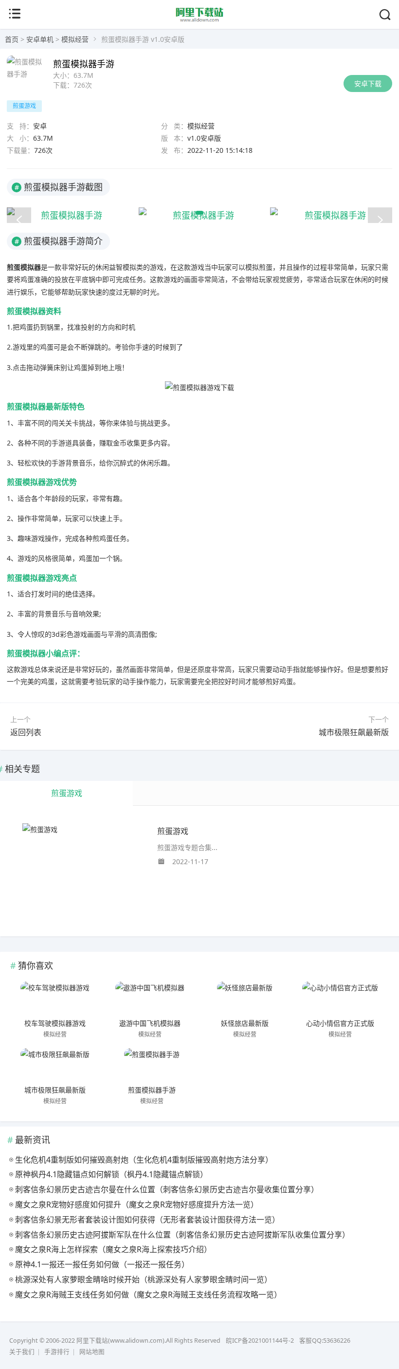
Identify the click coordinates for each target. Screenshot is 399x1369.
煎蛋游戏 (172, 830)
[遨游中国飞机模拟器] (150, 998)
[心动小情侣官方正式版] (340, 998)
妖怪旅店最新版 (245, 1023)
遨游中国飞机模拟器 (150, 1023)
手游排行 (57, 1352)
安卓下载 (367, 83)
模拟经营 (75, 39)
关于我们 (22, 1352)
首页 (11, 39)
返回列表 (25, 732)
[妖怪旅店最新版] (245, 998)
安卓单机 (40, 39)
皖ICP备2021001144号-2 (260, 1340)
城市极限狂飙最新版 (354, 732)
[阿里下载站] (200, 20)
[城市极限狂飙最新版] (55, 1065)
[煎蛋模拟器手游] (152, 1065)
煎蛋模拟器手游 (152, 1089)
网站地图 (92, 1352)
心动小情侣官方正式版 (340, 1023)
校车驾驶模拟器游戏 (55, 1023)
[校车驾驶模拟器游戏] (55, 998)
